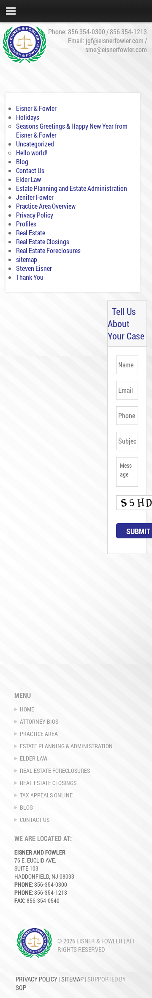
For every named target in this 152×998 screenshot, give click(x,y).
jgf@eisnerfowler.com (115, 40)
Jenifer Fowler (35, 197)
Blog (22, 161)
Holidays (27, 117)
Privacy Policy (34, 214)
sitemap (26, 259)
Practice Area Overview (46, 205)
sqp (21, 987)
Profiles (26, 223)
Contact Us (30, 170)
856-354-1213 (50, 892)
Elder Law (28, 179)
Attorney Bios (39, 721)
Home (27, 709)
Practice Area (39, 734)
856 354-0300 (86, 31)
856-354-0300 (50, 884)
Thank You (29, 277)
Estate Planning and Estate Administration (71, 188)
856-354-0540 (43, 900)
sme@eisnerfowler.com (116, 49)
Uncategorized (35, 143)
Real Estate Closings (42, 241)
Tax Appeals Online (46, 795)
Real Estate (30, 232)
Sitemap (72, 979)
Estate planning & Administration (66, 746)
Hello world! (32, 152)
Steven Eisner (34, 268)
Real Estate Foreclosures (48, 250)
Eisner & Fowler (36, 108)
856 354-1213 (128, 31)
